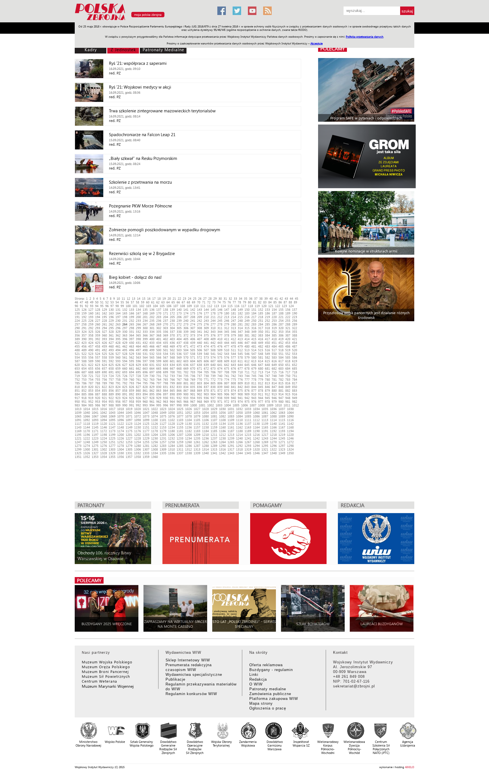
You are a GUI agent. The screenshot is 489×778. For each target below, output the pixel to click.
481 (253, 346)
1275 (95, 445)
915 (287, 394)
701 (179, 372)
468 (165, 346)
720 (84, 376)
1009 (270, 405)
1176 (137, 431)
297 (124, 328)
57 (132, 302)
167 (138, 313)
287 (281, 324)
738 (206, 376)
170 (158, 313)
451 (274, 342)
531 (145, 353)
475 (213, 346)
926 (138, 398)
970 (213, 401)
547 (253, 353)
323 (77, 331)
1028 (205, 409)
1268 (256, 442)
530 (138, 353)
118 (250, 306)
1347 (264, 453)
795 (145, 383)
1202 (137, 434)
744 (247, 376)
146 (219, 309)
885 (84, 394)
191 (77, 317)
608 (219, 361)
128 (97, 309)
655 (90, 368)
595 (131, 361)
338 (179, 331)
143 (199, 309)
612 (247, 361)
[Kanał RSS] (267, 11)
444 (226, 342)
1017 (112, 409)
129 (104, 309)
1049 (163, 412)
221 (281, 317)
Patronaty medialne (267, 689)
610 (233, 361)
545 (240, 353)
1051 (180, 412)
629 (138, 365)
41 (276, 298)
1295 (264, 445)
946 (274, 398)
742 (233, 376)
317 (260, 328)
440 (199, 342)
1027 (197, 409)
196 (111, 317)
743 (240, 376)
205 (172, 317)
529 (131, 353)
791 (118, 383)
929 (158, 398)
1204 (154, 434)
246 (226, 320)
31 (225, 298)
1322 (273, 449)
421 (294, 339)
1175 (129, 431)
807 (226, 383)
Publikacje (175, 679)
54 (117, 302)
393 (104, 339)
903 (206, 394)
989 (118, 405)
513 (247, 350)
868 (192, 390)
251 (260, 320)
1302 (103, 449)
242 (199, 320)
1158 (205, 427)
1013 (78, 409)
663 (145, 368)
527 (118, 353)
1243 (264, 438)
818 (77, 387)
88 (290, 302)
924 (124, 398)
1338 (188, 453)
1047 (146, 412)
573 (206, 357)
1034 (256, 409)
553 (294, 353)
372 (185, 335)
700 (172, 372)
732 (165, 376)
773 (219, 379)
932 (179, 398)
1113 (264, 420)
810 (247, 383)
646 (253, 365)
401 (158, 339)
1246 (290, 438)
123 (284, 306)
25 (194, 298)
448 (253, 342)
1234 (188, 438)
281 (240, 324)
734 (179, 376)
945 (267, 398)
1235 (197, 438)
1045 (129, 412)
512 (240, 350)
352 (274, 331)
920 (97, 398)
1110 (239, 420)
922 (111, 398)
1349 (281, 453)
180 (226, 313)
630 (145, 365)
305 (179, 328)
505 (192, 350)
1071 (129, 416)
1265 (231, 442)
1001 (202, 405)
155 (281, 309)
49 (91, 302)
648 (267, 365)
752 (77, 379)
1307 (146, 449)
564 (145, 357)
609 (226, 361)
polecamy (332, 48)
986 (97, 405)
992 (138, 405)
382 (253, 335)
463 (131, 346)
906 (226, 394)
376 (213, 335)
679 (253, 368)
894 (145, 394)
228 (104, 320)
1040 (86, 412)
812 (260, 383)
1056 (222, 412)
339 (185, 331)
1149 (129, 427)
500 (158, 350)
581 (260, 357)
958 (131, 401)
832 (172, 387)
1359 (146, 456)
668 (179, 368)
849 (287, 387)
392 (97, 339)
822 (104, 387)
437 (179, 342)
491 (97, 350)
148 (233, 309)
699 (165, 372)
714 (267, 372)
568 (172, 357)
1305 (129, 449)
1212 (222, 434)
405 (185, 339)
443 (219, 342)
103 (148, 306)
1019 (129, 409)
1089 (281, 416)
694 (131, 372)
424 (90, 342)
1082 (222, 416)
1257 (163, 442)
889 (111, 394)
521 (77, 353)
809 (240, 383)
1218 (273, 434)
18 (159, 298)
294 (104, 328)
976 (253, 401)
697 (152, 372)
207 (185, 317)
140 (179, 309)
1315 (214, 449)
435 (165, 342)
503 (179, 350)
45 (296, 298)
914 (281, 394)
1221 (78, 438)
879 (267, 390)
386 (281, 335)
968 (199, 401)
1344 (239, 453)
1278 (120, 445)
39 (266, 298)
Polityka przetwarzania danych (364, 36)
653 (77, 368)
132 (124, 309)
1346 (256, 453)
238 (172, 320)
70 (198, 302)
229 (111, 320)
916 (294, 394)
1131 (197, 423)
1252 (120, 442)
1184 (205, 431)
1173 (112, 431)
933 (185, 398)
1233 (180, 438)
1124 (137, 423)
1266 (239, 442)
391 (90, 339)
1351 (78, 456)
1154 (171, 427)
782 (281, 379)
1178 (154, 431)
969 (206, 401)
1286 (188, 445)
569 (179, 357)
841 (233, 387)
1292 (239, 445)
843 (247, 387)
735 (185, 376)
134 (138, 309)
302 (158, 328)
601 (172, 361)
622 (90, 365)
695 (138, 372)
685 (294, 368)
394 (111, 339)
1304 (120, 449)
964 (172, 401)
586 (294, 357)
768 (185, 379)
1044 (120, 412)
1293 (247, 445)
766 (172, 379)
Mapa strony (261, 703)
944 (260, 398)
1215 (247, 434)
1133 (214, 423)
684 (287, 368)
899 (179, 394)
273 (185, 324)
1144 (86, 427)
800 (179, 383)
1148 (120, 427)
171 (165, 313)
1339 (197, 453)
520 (294, 350)
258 (84, 324)
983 (77, 405)
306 (185, 328)
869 (199, 390)
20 (169, 298)
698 (158, 372)
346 (233, 331)
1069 (112, 416)
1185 (214, 431)
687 (84, 372)
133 (131, 309)
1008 (261, 405)
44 (291, 298)
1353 (95, 456)
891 (124, 394)
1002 (210, 405)
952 (90, 401)
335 (158, 331)
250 (253, 320)
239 (179, 320)
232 (131, 320)
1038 (290, 409)
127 (90, 309)
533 (158, 353)
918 (84, 398)
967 (192, 401)
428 (118, 342)
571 (192, 357)
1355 (112, 456)
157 (294, 309)
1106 (205, 420)
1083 (231, 416)
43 (286, 298)
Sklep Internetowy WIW (188, 660)
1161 (231, 427)
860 (138, 390)
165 (124, 313)
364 (131, 335)
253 (274, 320)
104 (155, 306)
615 (267, 361)
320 (281, 328)
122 (277, 306)
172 (172, 313)
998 (179, 405)
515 (260, 350)
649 (274, 365)
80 (249, 302)
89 (295, 302)
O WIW (256, 684)
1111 (247, 420)
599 (158, 361)
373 (192, 335)
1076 (171, 416)
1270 (273, 442)
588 (84, 361)
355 (294, 331)
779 (260, 379)
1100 (154, 420)
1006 (244, 405)
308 (199, 328)
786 (84, 383)
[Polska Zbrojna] (143, 20)
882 (287, 390)
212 (219, 317)
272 (179, 324)
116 (236, 306)
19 (164, 298)
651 (287, 365)
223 (294, 317)
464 (138, 346)
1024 (171, 409)
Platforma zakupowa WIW (273, 698)
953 (97, 401)
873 (226, 390)
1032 (239, 409)
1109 (231, 420)
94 (96, 306)
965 (179, 401)
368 (158, 335)
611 (240, 361)
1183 (197, 431)
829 (152, 387)
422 (77, 342)
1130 (188, 423)
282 (247, 324)
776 (240, 379)
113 (216, 306)
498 (145, 350)
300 (145, 328)
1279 (129, 445)
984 (84, 405)
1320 (256, 449)
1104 (188, 420)
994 (152, 405)
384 (267, 335)
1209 (197, 434)
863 (158, 390)
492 (104, 350)
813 (267, 383)
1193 (281, 431)
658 (111, 368)
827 (138, 387)
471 (185, 346)
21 (174, 298)
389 (77, 339)
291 (84, 328)
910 (253, 394)
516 (267, 350)
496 (131, 350)
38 (261, 298)
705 (206, 372)
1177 (146, 431)
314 (240, 328)
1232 (171, 438)
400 (152, 339)
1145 (95, 427)
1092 (86, 420)
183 (247, 313)
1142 (290, 423)
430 (131, 342)
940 (233, 398)
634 (172, 365)
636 (185, 365)
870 (206, 390)
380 (240, 335)
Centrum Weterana (99, 681)
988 (111, 405)
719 (77, 376)
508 (213, 350)
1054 (205, 412)
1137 (247, 423)
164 (118, 313)
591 (104, 361)
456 (84, 346)
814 (274, 383)
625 (111, 365)
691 (111, 372)
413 (240, 339)
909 (247, 394)
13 (133, 298)
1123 (129, 423)
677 (240, 368)
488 (77, 350)
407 (199, 339)
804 (206, 383)
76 (229, 302)
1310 (171, 449)
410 (219, 339)
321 (287, 328)
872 (219, 390)
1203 (146, 434)
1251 (112, 442)
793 (131, 383)
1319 (247, 449)
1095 (112, 420)
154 (274, 309)
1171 (95, 431)
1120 (103, 423)
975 (247, 401)
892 (131, 394)
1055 (214, 412)
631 (152, 365)
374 (199, 335)
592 (111, 361)
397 (131, 339)
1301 (95, 449)
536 (179, 353)
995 (158, 405)
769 (192, 379)
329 (118, 331)
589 (90, 361)
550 (274, 353)
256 (294, 320)
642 (226, 365)
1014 (86, 409)
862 (152, 390)
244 (213, 320)
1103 (180, 420)
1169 (78, 431)
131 (118, 309)
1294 (256, 445)
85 (275, 302)
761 (138, 379)
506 (199, 350)
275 (199, 324)
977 (260, 401)
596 (138, 361)
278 (219, 324)
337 (172, 331)
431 (138, 342)
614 (260, 361)
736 (192, 376)
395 (118, 339)
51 (102, 302)
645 (247, 365)
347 (240, 331)
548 (260, 353)
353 (281, 331)
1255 (146, 442)
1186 (222, 431)
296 (118, 328)
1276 (103, 445)
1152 (154, 427)
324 (84, 331)
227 (97, 320)
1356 (120, 456)
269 (158, 324)
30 (220, 298)
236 (158, 320)
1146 (103, 427)
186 (267, 313)
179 (219, 313)
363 (124, 335)
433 (152, 342)
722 (97, 376)
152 (260, 309)
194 (97, 317)
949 (294, 398)
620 (77, 365)
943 (253, 398)
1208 (188, 434)
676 (233, 368)
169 (152, 313)
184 (253, 313)
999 (185, 405)
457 (90, 346)
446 (240, 342)
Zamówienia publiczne (270, 694)
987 (104, 405)
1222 (86, 438)
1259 (180, 442)
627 (124, 365)
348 (247, 331)
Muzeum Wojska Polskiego (107, 661)
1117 (78, 423)
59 (142, 302)
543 (226, 353)
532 (152, 353)
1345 (247, 453)
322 (294, 328)
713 (260, 372)
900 (185, 394)
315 (247, 328)
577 (233, 357)
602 (179, 361)
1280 (137, 445)
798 (165, 383)
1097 (129, 420)
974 (240, 401)
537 (185, 353)
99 (122, 306)
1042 (103, 412)
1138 (256, 423)
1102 (171, 420)
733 (172, 376)
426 (104, 342)
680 (260, 368)
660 (124, 368)
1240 (239, 438)
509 (219, 350)
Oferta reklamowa (266, 665)
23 (184, 298)
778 (253, 379)
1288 (205, 445)
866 (179, 390)
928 (152, 398)
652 (294, 365)
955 (111, 401)
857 (118, 390)
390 (84, 339)
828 (145, 387)
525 (104, 353)
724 (111, 376)
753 (84, 379)
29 (215, 298)
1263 (214, 442)
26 (199, 298)
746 (260, 376)
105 (162, 306)
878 (260, 390)
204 (165, 317)
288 (287, 324)
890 (118, 394)
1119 (95, 423)
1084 (239, 416)
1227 (129, 438)
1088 (273, 416)
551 (281, 353)
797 (158, 383)
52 (107, 302)
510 (226, 350)
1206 (171, 434)
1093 (95, 420)
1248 (86, 442)
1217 (264, 434)
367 (152, 335)
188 (281, 313)
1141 (281, 423)
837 (206, 387)
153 (267, 309)
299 (138, 328)
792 (124, 383)
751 (294, 376)
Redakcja (258, 679)
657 (104, 368)
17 (154, 298)
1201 (129, 434)
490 (90, 350)
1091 (78, 420)
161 (97, 313)
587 (77, 361)
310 (213, 328)
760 (131, 379)
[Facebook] (221, 11)
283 (253, 324)
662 (138, 368)
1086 (256, 416)
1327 (95, 453)
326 (97, 331)
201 (145, 317)
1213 (231, 434)
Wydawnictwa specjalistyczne (194, 674)
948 (287, 398)
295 (111, 328)
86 (280, 302)
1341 (214, 453)
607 (213, 361)
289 (294, 324)
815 (281, 383)
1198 (103, 434)
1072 (137, 416)
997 (172, 405)
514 (253, 350)
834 (185, 387)
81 (254, 302)
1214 (239, 434)
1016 (103, 409)
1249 (95, 442)
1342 (222, 453)
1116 (290, 420)
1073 (146, 416)
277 (213, 324)
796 (152, 383)
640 (213, 365)
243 (206, 320)
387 (287, 335)
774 (226, 379)
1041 (95, 412)
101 (135, 306)
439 (192, 342)
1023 (163, 409)
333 (145, 331)
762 (145, 379)
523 (90, 353)
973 (233, 401)
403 (172, 339)
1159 (214, 427)
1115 (281, 420)
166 (131, 313)
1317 (231, 449)
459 (104, 346)
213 (226, 317)
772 (213, 379)
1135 (231, 423)
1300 (86, 449)
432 (145, 342)
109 (189, 306)
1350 (290, 453)
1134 (222, 423)
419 (281, 339)
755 (97, 379)
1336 (171, 453)
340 (192, 331)
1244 (273, 438)
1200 (120, 434)
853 (90, 390)
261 (104, 324)
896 (158, 394)
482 (260, 346)
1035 (264, 409)
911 (260, 394)
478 (233, 346)
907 (233, 394)
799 (172, 383)
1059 (247, 412)
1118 (86, 423)
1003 (219, 405)
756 (104, 379)
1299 (78, 449)
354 (287, 331)
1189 (247, 431)
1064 (290, 412)
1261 (197, 442)
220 (274, 317)
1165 (264, 427)
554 (77, 357)
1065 (78, 416)
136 (152, 309)
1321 (264, 449)
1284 (171, 445)
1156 (188, 427)
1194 (290, 431)
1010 (278, 405)
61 (153, 302)
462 (124, 346)
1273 (78, 445)
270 (165, 324)
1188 (239, 431)
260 (97, 324)
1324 (290, 449)
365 (138, 335)
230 (118, 320)
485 (281, 346)
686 (77, 372)
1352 (86, 456)
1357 (129, 456)
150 (247, 309)
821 (97, 387)
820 (90, 387)
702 (185, 372)
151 (253, 309)
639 (206, 365)
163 (111, 313)
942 (247, 398)
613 (253, 361)
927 (145, 398)
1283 (163, 445)
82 (259, 302)
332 (138, 331)
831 (165, 387)
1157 (197, 427)
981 (287, 401)
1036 (273, 409)
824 (118, 387)
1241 (247, 438)
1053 (197, 412)
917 (77, 398)
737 (199, 376)
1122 (120, 423)
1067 (95, 416)
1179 (163, 431)
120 (264, 306)
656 (97, 368)
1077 (180, 416)
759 (124, 379)
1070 (120, 416)
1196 (86, 434)
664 (152, 368)
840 (226, 387)
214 (233, 317)
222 (287, 317)
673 (213, 368)
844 (253, 387)
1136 (239, 423)
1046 (137, 412)
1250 (103, 442)
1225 (112, 438)
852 (84, 390)
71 (203, 302)
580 (253, 357)
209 (199, 317)
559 (111, 357)
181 (233, 313)
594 (124, 361)
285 (267, 324)
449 (260, 342)
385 (274, 335)
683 (281, 368)
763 (152, 379)
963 (165, 401)
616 (274, 361)
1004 (227, 405)
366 (145, 335)
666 (165, 368)
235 (152, 320)
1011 (287, 405)
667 (172, 368)
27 (205, 298)
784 (294, 379)
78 (239, 302)
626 (118, 365)
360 (104, 335)
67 (183, 302)
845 (260, 387)
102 (141, 306)
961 (152, 401)
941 (240, 398)
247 (233, 320)
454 (294, 342)
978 (267, 401)
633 (165, 365)
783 (287, 379)
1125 (146, 423)
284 (260, 324)
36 (250, 298)
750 (287, 376)
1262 (205, 442)
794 (138, 383)
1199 (112, 434)
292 (90, 328)
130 (111, 309)
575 (219, 357)
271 (172, 324)
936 (206, 398)
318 (267, 328)
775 (233, 379)
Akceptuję (316, 43)
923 (118, 398)
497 (138, 350)
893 (138, 394)
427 (111, 342)
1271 (281, 442)
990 (124, 405)
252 (267, 320)
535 (172, 353)
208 (192, 317)
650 (281, 365)
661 (131, 368)
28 (210, 298)
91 (81, 306)
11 (123, 298)
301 (152, 328)
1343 (231, 453)
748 (274, 376)
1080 (205, 416)
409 (213, 339)
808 (233, 383)
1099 (146, 420)
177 (206, 313)
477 (226, 346)
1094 (103, 420)
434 (158, 342)
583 (274, 357)
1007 (253, 405)
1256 (154, 442)
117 (243, 306)
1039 (78, 412)
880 (274, 390)
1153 (163, 427)
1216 (256, 434)
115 (230, 306)
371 (179, 335)
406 (192, 339)
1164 (256, 427)
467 (158, 346)
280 (233, 324)
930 (165, 398)
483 (267, 346)
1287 (197, 445)
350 (260, 331)
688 (90, 372)
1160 (222, 427)
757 (111, 379)
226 (90, 320)
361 (111, 335)
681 (267, 368)
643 (233, 365)
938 (219, 398)
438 (185, 342)
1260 (188, 442)
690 (104, 372)
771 (206, 379)
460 (111, 346)
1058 (239, 412)
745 (253, 376)
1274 (86, 445)
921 (104, 398)
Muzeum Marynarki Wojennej (108, 686)
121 (270, 306)
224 (77, 320)
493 (111, 350)
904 (213, 394)
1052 (188, 412)
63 (163, 302)
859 (131, 390)
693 (124, 372)
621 (84, 365)
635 (179, 365)
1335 (163, 453)
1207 (180, 434)
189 (287, 313)
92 (86, 306)
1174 (120, 431)
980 (281, 401)
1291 (231, 445)
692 (118, 372)
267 (145, 324)
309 (206, 328)
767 (179, 379)
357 (84, 335)
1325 (78, 453)
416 (260, 339)
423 (84, 342)
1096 (120, 420)
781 (274, 379)
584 (281, 357)
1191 (264, 431)
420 (287, 339)
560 (118, 357)
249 (247, 320)
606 (206, 361)
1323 (281, 449)
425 (97, 342)
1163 (247, 427)
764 (158, 379)
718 (294, 372)
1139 (264, 423)
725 (118, 376)
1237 (214, 438)
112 (209, 306)
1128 (171, 423)
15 (143, 298)
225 (84, 320)
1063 (281, 412)
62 (158, 302)
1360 (154, 456)
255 (287, 320)
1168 (290, 427)
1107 (214, 420)
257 (77, 324)
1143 (78, 427)
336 (165, 331)
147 (226, 309)
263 (118, 324)
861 (145, 390)
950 (77, 401)
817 (294, 383)
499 (152, 350)
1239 (231, 438)
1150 (137, 427)
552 (287, 353)
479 (240, 346)
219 (267, 317)
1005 (236, 405)
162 (104, 313)
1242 (256, 438)
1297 (281, 445)
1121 (112, 423)
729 (145, 376)
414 (247, 339)
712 (253, 372)
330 (124, 331)
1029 (214, 409)
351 (267, 331)
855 (104, 390)
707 (219, 372)
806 (219, 383)
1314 (205, 449)
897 (165, 394)
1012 (295, 405)
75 (224, 302)
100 (128, 306)
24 (189, 298)
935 (199, 398)
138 (165, 309)
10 (118, 298)
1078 (188, 416)
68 (188, 302)
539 (199, 353)
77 (234, 302)
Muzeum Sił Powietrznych (106, 676)
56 (127, 302)
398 (138, 339)
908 (240, 394)
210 (206, 317)
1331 (129, 453)
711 (247, 372)
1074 (154, 416)
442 (213, 342)
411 (226, 339)
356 (77, 335)
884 (77, 394)
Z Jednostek (123, 49)
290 (77, 328)
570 (185, 357)
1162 (239, 427)
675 (226, 368)
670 (192, 368)
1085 (247, 416)
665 (158, 368)
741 (226, 376)
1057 (231, 412)
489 (84, 350)
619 (294, 361)
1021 (146, 409)
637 (192, 365)
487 (294, 346)
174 (185, 313)
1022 (154, 409)
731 (158, 376)
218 (260, 317)
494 (118, 350)
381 (247, 335)
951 (84, 401)
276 (206, 324)
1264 (222, 442)
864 (165, 390)
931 (172, 398)
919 (90, 398)
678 (247, 368)
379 (233, 335)
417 (267, 339)
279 (226, 324)
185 (260, 313)
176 (199, 313)
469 (172, 346)
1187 (231, 431)
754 (90, 379)
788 (97, 383)
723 (104, 376)
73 (214, 302)
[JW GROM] (367, 156)
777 (247, 379)
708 (226, 372)
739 (213, 376)
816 (287, 383)
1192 (273, 431)
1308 (154, 449)
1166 (273, 427)
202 (152, 317)
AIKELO (409, 767)
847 (274, 387)
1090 (290, 416)
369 (165, 335)
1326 (86, 453)
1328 (103, 453)
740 (219, 376)
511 (233, 350)
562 (131, 357)
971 (219, 401)
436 (172, 342)
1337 (180, 453)
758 (118, 379)
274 (192, 324)
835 (192, 387)
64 (168, 302)
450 (267, 342)
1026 (188, 409)
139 (172, 309)
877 (253, 390)
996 (165, 405)
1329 (112, 453)
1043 (112, 412)
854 (97, 390)
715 (274, 372)
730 (152, 376)
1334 (154, 453)
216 (247, 317)
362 (118, 335)
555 (84, 357)
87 (285, 302)
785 (77, 383)
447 (247, 342)
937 (213, 398)
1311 (180, 449)
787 (90, 383)
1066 (86, 416)
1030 (222, 409)
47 (81, 302)
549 (267, 353)
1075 (163, 416)
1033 (247, 409)
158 (77, 313)
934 (192, 398)
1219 (281, 434)
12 (128, 298)
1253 (129, 442)
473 (199, 346)
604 (192, 361)
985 (90, 405)
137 (158, 309)
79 (244, 302)
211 (213, 317)
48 (86, 302)
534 (165, 353)
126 (84, 309)
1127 (163, 423)
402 (165, 339)
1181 (180, 431)
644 (240, 365)
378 (226, 335)
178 (213, 313)
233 (138, 320)
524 (97, 353)
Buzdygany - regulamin (271, 670)
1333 (146, 453)
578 (240, 357)
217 (253, 317)
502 (172, 350)
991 (131, 405)
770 (199, 379)
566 (158, 357)
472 (192, 346)
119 (257, 306)
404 (179, 339)
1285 (180, 445)
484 (274, 346)
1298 (290, 445)
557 (97, 357)
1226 (120, 438)
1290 (222, 445)
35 (245, 298)
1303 (112, 449)
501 (165, 350)
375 (206, 335)
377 (219, 335)
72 (209, 302)
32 (230, 298)
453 (287, 342)
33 (235, 298)
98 (117, 306)
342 (206, 331)
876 (247, 390)
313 (233, 328)
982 (294, 401)
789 (104, 383)
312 (226, 328)
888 (104, 394)
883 (294, 390)
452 (281, 342)
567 (165, 357)
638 (199, 365)
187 (274, 313)
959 (138, 401)
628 (131, 365)
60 (147, 302)
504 (185, 350)
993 (145, 405)
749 (281, 376)
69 (193, 302)
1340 (205, 453)
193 (90, 317)
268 (152, 324)
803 (199, 383)
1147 (112, 427)
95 (102, 306)
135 (145, 309)
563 (138, 357)
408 (206, 339)
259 (90, 324)
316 (253, 328)
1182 (188, 431)
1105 (197, 420)
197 (118, 317)
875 (240, 390)
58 (137, 302)
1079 (197, 416)
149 (240, 309)
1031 (231, 409)
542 (219, 353)
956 (118, 401)
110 (196, 306)
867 (185, 390)
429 (124, 342)
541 (213, 353)
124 (291, 306)
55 (122, 302)
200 (138, 317)
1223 (95, 438)
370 (172, 335)
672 (206, 368)
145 (213, 309)
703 (192, 372)
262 (111, 324)
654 (84, 368)
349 (253, 331)
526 (111, 353)
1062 (273, 412)
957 (124, 401)
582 (267, 357)
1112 (256, 420)
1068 (103, 416)
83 (265, 302)
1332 (137, 453)
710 (240, 372)
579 (247, 357)
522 (84, 353)
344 (219, 331)
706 (213, 372)
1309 (163, 449)
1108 (222, 420)
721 (90, 376)
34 (240, 298)
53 (112, 302)
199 (131, 317)
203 (158, 317)
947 (281, 398)
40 (271, 298)
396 (124, 339)
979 (274, 401)
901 (192, 394)
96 (107, 306)
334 (152, 331)
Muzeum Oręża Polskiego (106, 666)
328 (111, 331)
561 (124, 357)
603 (185, 361)
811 (253, 383)
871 (213, 390)
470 (179, 346)
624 (104, 365)
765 (165, 379)
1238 (222, 438)
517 (274, 350)
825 (124, 387)
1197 (95, 434)
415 (253, 339)
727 (131, 376)
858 (124, 390)
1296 (273, 445)
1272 (290, 442)
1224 (103, 438)
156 (287, 309)
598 (152, 361)
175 (192, 313)
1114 (273, 420)
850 (294, 387)
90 (76, 306)
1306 (137, 449)
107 (175, 306)
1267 (247, 442)
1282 (154, 445)
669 (185, 368)
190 (294, 313)
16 (149, 298)
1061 (264, 412)
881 (281, 390)
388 (294, 335)
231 (124, 320)
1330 (120, 453)
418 (274, 339)
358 (90, 335)
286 (274, 324)
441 (206, 342)
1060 (256, 412)
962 (158, 401)
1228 (137, 438)
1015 (95, 409)
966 (185, 401)
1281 (146, 445)
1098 (137, 420)
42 (281, 298)
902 (199, 394)
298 (131, 328)
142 (192, 309)
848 (281, 387)
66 (178, 302)
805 (213, 383)
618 (287, 361)
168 (145, 313)
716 (281, 372)
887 (97, 394)
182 (240, 313)
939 (226, 398)
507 (206, 350)
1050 (171, 412)
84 (270, 302)
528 (124, 353)
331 (131, 331)
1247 (78, 442)
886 (90, 394)
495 (124, 350)
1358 (137, 456)
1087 (264, 416)
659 (118, 368)
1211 (214, 434)
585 (287, 357)
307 (192, 328)
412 (233, 339)
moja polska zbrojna (148, 14)
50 (96, 302)
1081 (214, 416)
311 (219, 328)
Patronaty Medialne (163, 49)
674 (219, 368)
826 (131, 387)
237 (165, 320)
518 (281, 350)
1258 (171, 442)
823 (111, 387)
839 (219, 387)
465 (145, 346)
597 (145, 361)
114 (223, 306)
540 (206, 353)
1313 (197, 449)
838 (213, 387)
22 (179, 298)
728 (138, 376)
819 (84, 387)
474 (206, 346)
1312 (188, 449)
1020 (137, 409)
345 (226, 331)
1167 (281, 427)
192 (84, 317)
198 (124, 317)
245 (219, 320)
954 (104, 401)
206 (179, 317)
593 (118, 361)
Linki (253, 674)
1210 (205, 434)
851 (77, 390)
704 (199, 372)
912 (267, 394)
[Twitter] (237, 11)
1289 (214, 445)
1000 (193, 405)
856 (111, 390)
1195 (78, 434)
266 (138, 324)
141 (185, 309)
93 (91, 306)
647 (260, 365)
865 (172, 390)
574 (213, 357)
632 (158, 365)
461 (118, 346)
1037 (281, 409)
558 (104, 357)
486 (287, 346)
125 (77, 309)
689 (97, 372)
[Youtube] (252, 11)
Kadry (91, 49)
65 (173, 302)
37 (256, 298)
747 (267, 376)
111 (202, 306)
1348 (273, 453)
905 (219, 394)
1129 (180, 423)
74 (219, 302)
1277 (112, 445)
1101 (163, 420)
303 (165, 328)
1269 (264, 442)
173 (179, 313)
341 (199, 331)
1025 (180, 409)
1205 (163, 434)
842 (240, 387)
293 (97, 328)
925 (131, 398)
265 (131, 324)
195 (104, 317)
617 (281, 361)
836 (199, 387)
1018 (120, 409)
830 (158, 387)
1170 (86, 431)
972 (226, 401)
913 (274, 394)
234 (145, 320)
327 (104, 331)
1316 (222, 449)
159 (84, 313)
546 (247, 353)
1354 (103, 456)
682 (274, 368)
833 (179, 387)
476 (219, 346)
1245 (281, 438)
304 (172, 328)
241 (192, 320)
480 (247, 346)
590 (97, 361)
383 (260, 335)
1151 (146, 427)
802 (192, 383)
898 (172, 394)
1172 (103, 431)
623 (97, 365)
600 (165, 361)
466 (152, 346)
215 (240, 317)
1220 (290, 434)
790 (111, 383)
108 (182, 306)
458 (97, 346)
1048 (154, 412)
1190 (256, 431)
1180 (171, 431)
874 (233, 390)
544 (233, 353)
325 (90, 331)
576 (226, 357)
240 (185, 320)
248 (240, 320)
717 (287, 372)
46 (76, 302)
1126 (154, 423)
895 (152, 394)
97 (112, 306)
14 (138, 298)
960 (145, 401)
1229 (146, 438)
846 (267, 387)
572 (199, 357)
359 (97, 335)
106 (168, 306)
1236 (205, 438)
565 (152, 357)
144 (206, 309)
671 (199, 368)
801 (185, 383)
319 (274, 328)
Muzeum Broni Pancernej (105, 671)
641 (219, 365)
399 (145, 339)
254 (281, 320)
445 (233, 342)
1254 (137, 442)
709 (233, 372)
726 (124, 376)
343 (213, 331)
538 (192, 353)
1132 (205, 423)
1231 (163, 438)
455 (77, 346)
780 (267, 379)
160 (90, 313)
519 (287, 350)
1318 (239, 449)
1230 (154, 438)
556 (90, 357)
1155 (180, 427)
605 (199, 361)
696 (145, 372)
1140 (273, 423)
